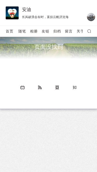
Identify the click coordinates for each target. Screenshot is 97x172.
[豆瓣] (57, 87)
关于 (80, 31)
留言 (69, 31)
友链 (45, 31)
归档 (57, 31)
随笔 (22, 31)
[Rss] (40, 87)
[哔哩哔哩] (22, 87)
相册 (34, 31)
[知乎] (74, 87)
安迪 (26, 9)
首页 (9, 31)
